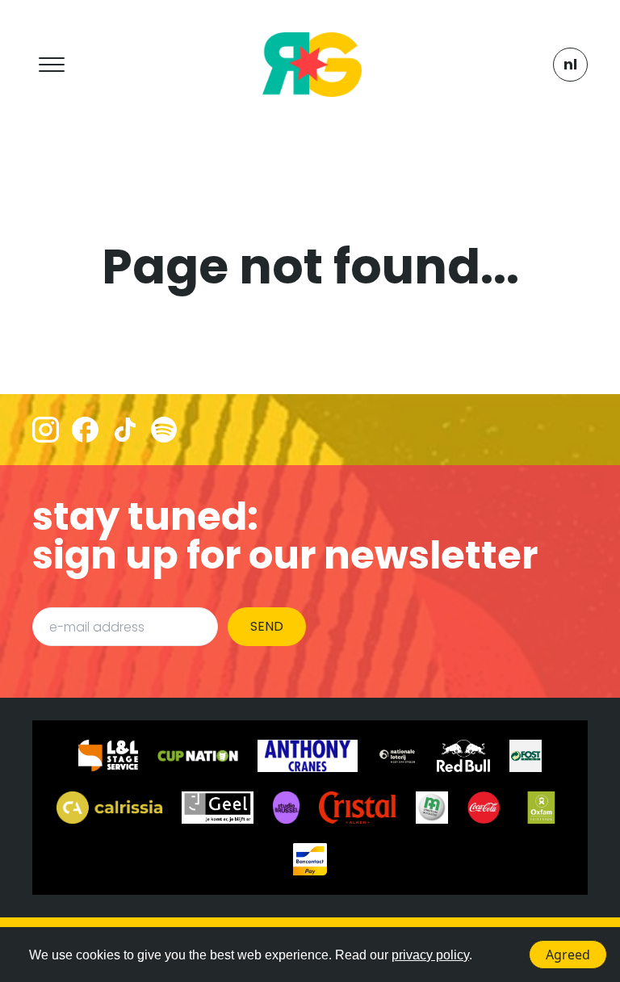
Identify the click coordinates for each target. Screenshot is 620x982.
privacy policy (430, 955)
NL (570, 64)
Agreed (568, 954)
